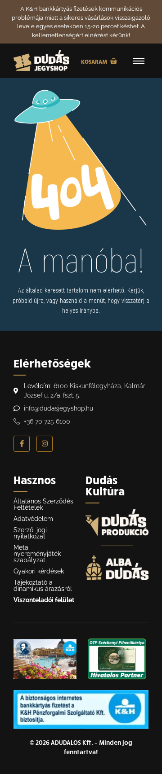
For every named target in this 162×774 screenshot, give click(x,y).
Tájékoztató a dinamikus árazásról (43, 585)
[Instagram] (44, 444)
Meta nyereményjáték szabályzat (37, 554)
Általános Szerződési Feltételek (44, 504)
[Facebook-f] (22, 444)
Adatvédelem (33, 518)
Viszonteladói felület (44, 599)
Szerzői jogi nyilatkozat (30, 533)
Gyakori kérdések (39, 571)
